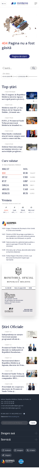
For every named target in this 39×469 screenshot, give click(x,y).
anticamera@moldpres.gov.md (14, 406)
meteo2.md (17, 203)
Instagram (20, 450)
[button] (33, 101)
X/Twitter (32, 450)
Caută (33, 423)
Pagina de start (19, 56)
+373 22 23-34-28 (9, 401)
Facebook (8, 450)
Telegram (8, 455)
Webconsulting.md (13, 416)
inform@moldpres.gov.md (12, 408)
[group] (19, 95)
